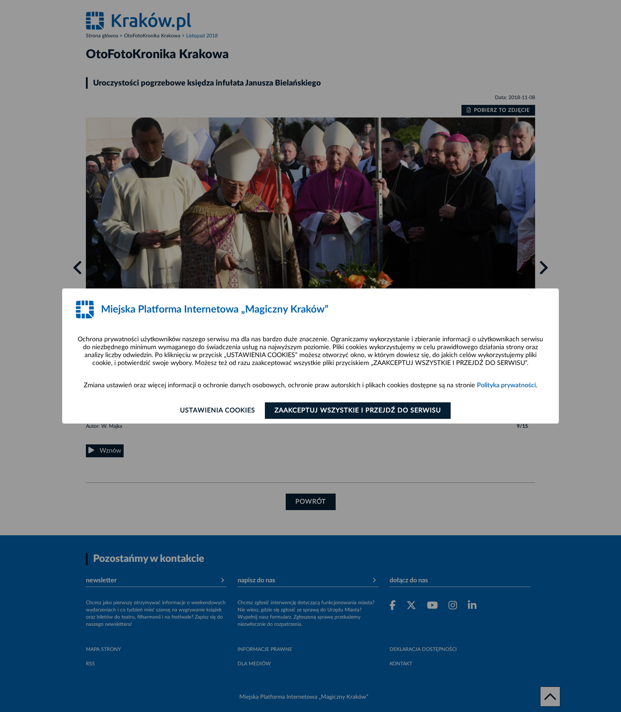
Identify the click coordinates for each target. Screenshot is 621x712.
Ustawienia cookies (217, 410)
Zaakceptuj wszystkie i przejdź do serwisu (358, 410)
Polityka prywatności (506, 385)
